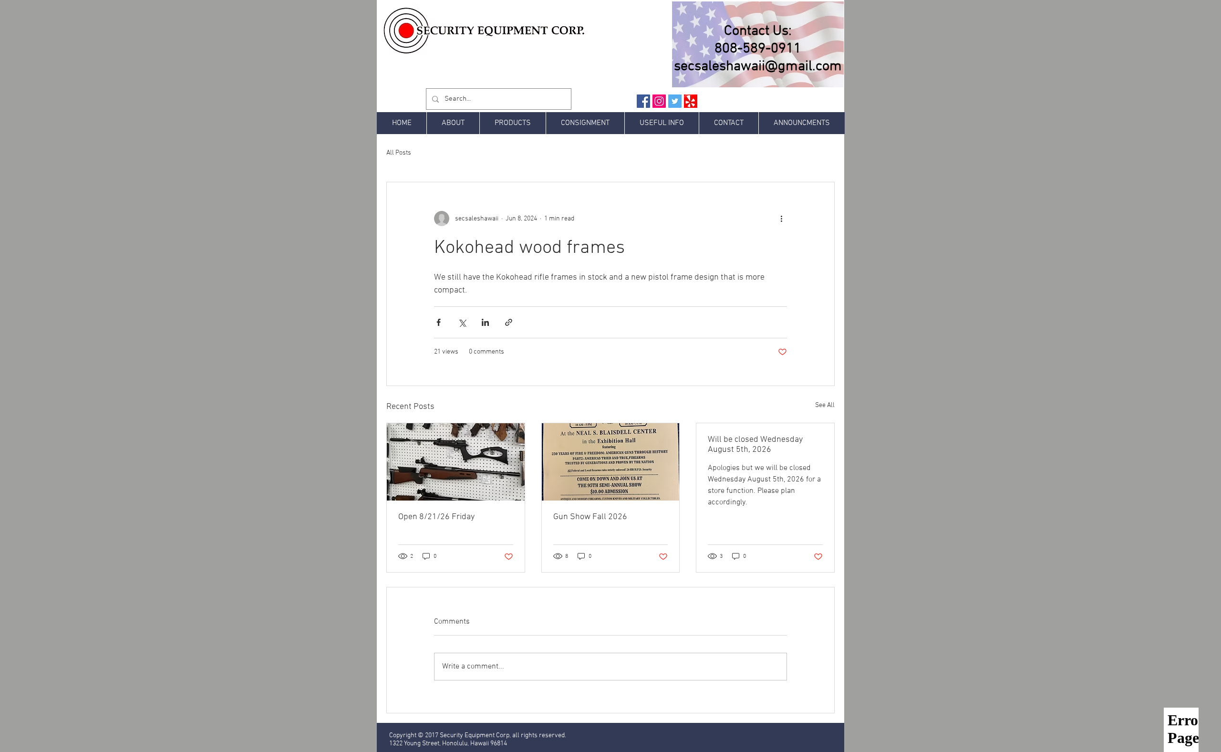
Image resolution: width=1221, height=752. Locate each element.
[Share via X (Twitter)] (461, 322)
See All (825, 405)
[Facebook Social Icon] (643, 101)
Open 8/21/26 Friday (436, 517)
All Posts (398, 153)
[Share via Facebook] (438, 322)
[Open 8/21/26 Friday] (456, 462)
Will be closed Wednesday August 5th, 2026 (755, 445)
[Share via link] (508, 322)
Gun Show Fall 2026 (590, 517)
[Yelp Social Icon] (690, 101)
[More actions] (781, 218)
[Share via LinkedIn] (485, 322)
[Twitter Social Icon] (675, 101)
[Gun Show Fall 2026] (611, 462)
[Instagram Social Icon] (659, 101)
